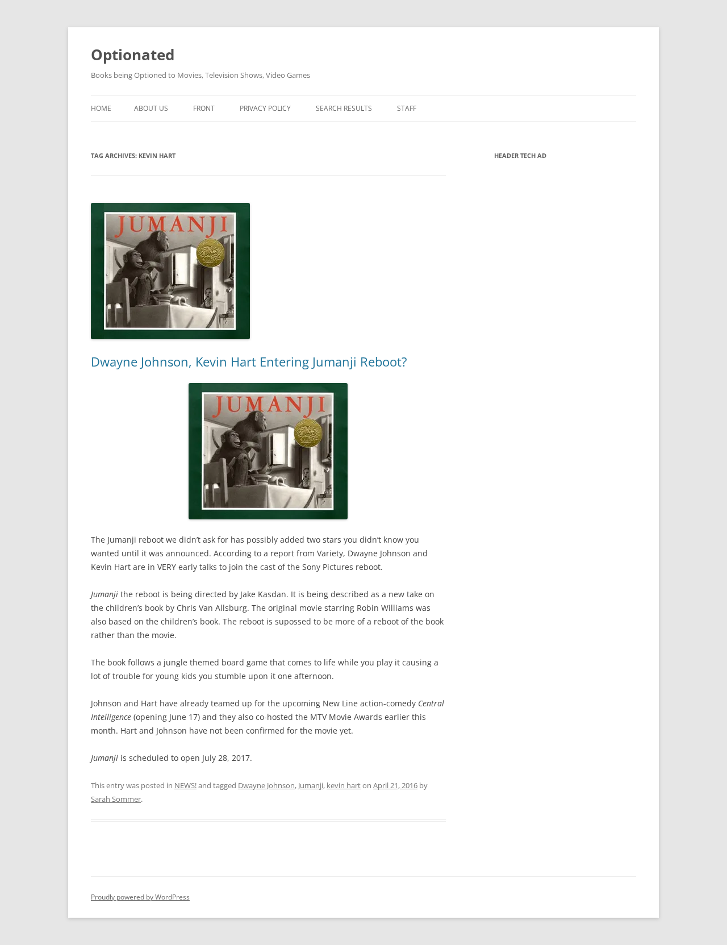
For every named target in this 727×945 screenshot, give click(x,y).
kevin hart (344, 785)
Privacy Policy (265, 108)
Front (204, 108)
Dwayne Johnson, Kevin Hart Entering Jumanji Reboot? (249, 361)
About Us (151, 108)
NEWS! (185, 785)
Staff (406, 108)
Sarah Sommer (116, 799)
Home (101, 108)
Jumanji (310, 785)
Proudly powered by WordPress (140, 897)
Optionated (132, 54)
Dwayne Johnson (266, 785)
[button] (268, 451)
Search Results (344, 108)
